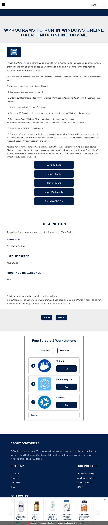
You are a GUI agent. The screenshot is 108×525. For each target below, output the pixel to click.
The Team (15, 473)
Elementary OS (64, 379)
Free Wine (64, 350)
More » (35, 415)
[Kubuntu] (45, 402)
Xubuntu (60, 361)
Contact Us (16, 482)
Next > (61, 317)
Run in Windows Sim (54, 192)
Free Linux (45, 350)
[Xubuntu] (45, 365)
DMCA (80, 487)
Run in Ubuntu (54, 174)
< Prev (47, 317)
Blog (13, 487)
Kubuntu (60, 397)
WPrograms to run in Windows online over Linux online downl (54, 32)
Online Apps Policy (85, 473)
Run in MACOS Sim (54, 201)
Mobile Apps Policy (86, 478)
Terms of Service (84, 482)
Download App (54, 165)
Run (66, 369)
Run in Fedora (54, 183)
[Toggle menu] (3, 5)
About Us (15, 478)
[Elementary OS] (45, 384)
